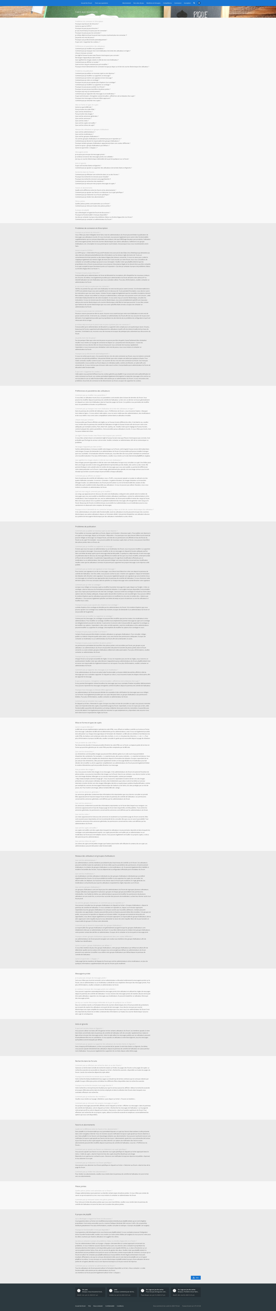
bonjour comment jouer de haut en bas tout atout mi (124, 1292)
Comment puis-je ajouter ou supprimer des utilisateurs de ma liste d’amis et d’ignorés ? (103, 168)
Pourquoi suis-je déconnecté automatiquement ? (91, 40)
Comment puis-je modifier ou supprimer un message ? (93, 76)
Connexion (177, 3)
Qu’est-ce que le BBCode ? (83, 107)
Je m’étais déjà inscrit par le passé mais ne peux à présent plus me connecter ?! (101, 35)
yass (115, 1290)
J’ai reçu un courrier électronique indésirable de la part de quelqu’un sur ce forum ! (102, 159)
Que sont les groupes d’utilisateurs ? (87, 136)
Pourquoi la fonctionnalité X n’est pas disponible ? (91, 215)
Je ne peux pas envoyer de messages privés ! (90, 154)
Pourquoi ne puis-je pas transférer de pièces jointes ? (92, 89)
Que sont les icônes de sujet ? (85, 125)
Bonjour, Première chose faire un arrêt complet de (188, 1292)
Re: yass (85, 1290)
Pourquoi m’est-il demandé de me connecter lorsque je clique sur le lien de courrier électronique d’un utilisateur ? (112, 67)
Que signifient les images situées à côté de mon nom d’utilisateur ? (97, 60)
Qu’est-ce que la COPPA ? (83, 26)
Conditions (120, 1306)
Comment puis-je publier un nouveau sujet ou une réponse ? (95, 73)
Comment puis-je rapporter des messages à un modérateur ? (95, 94)
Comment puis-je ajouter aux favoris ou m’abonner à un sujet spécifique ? (99, 192)
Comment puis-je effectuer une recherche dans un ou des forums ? (97, 174)
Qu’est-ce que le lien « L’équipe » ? (86, 148)
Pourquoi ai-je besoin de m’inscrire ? (87, 24)
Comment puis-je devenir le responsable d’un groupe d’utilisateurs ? (97, 141)
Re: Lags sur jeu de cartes (154, 1290)
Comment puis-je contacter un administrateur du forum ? (93, 219)
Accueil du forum (80, 1306)
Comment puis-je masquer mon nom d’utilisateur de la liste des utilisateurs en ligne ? (102, 51)
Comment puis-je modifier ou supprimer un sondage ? (92, 85)
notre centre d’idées (117, 1234)
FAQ (89, 1306)
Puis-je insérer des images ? (84, 114)
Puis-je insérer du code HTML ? (85, 109)
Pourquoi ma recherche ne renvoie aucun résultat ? (92, 177)
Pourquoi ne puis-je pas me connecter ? (88, 33)
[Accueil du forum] (76, 2)
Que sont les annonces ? (83, 118)
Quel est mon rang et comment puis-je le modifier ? (91, 64)
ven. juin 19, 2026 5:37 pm (157, 1295)
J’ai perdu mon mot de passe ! (84, 37)
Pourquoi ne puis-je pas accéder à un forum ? (90, 87)
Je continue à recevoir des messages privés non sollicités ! (94, 157)
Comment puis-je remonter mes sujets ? (88, 100)
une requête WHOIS (119, 1248)
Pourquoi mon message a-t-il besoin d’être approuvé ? (93, 98)
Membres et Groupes (154, 3)
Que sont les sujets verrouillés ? (85, 123)
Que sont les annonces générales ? (86, 116)
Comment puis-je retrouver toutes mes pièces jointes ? (93, 206)
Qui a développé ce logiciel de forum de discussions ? (92, 213)
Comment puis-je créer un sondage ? (87, 80)
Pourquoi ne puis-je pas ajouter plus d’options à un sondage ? (95, 82)
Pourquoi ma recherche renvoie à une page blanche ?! (93, 179)
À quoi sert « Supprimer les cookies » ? (87, 42)
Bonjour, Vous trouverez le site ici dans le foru (92, 1292)
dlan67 (79, 1295)
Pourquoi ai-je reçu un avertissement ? (87, 91)
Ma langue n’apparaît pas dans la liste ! (88, 58)
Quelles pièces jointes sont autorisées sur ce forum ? (92, 204)
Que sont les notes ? (82, 121)
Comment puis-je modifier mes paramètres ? (89, 48)
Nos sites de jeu (138, 3)
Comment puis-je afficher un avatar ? (87, 62)
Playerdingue (145, 1295)
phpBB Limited (127, 1221)
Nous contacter (98, 1306)
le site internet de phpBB (133, 456)
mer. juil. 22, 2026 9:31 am (90, 1295)
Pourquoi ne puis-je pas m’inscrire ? (86, 28)
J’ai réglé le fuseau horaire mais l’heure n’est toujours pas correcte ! (97, 55)
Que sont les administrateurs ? (85, 132)
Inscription (187, 3)
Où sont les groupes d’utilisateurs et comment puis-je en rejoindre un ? (98, 139)
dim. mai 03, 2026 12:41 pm (186, 1295)
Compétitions (167, 3)
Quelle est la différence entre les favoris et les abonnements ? (95, 190)
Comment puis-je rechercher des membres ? (89, 181)
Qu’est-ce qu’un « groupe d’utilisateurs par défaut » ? (92, 145)
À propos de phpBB (134, 1225)
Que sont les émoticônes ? (84, 112)
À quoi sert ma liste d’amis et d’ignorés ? (88, 165)
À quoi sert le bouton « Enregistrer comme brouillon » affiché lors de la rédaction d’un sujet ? (105, 96)
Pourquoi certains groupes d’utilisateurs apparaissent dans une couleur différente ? (102, 143)
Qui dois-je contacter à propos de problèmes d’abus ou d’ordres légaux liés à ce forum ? (104, 217)
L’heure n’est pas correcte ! (84, 53)
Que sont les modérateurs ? (84, 134)
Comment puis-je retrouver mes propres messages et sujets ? (95, 183)
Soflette (111, 1295)
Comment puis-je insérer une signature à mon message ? (94, 78)
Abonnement (126, 3)
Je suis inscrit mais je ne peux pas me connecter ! (91, 31)
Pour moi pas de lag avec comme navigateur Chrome (156, 1292)
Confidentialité (109, 1306)
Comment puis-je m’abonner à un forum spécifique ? (92, 195)
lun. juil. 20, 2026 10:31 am (122, 1295)
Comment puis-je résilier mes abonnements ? (90, 197)
